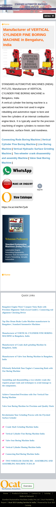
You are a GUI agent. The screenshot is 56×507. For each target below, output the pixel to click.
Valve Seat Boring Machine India (20, 440)
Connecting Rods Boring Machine (21, 139)
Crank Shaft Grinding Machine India (22, 427)
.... (15, 259)
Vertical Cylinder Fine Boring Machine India (25, 434)
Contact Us (36, 493)
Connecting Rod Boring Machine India (22, 454)
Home (6, 24)
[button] (49, 16)
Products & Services (20, 493)
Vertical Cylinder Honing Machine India (23, 447)
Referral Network (27, 496)
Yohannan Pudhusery (16, 239)
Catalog (47, 493)
